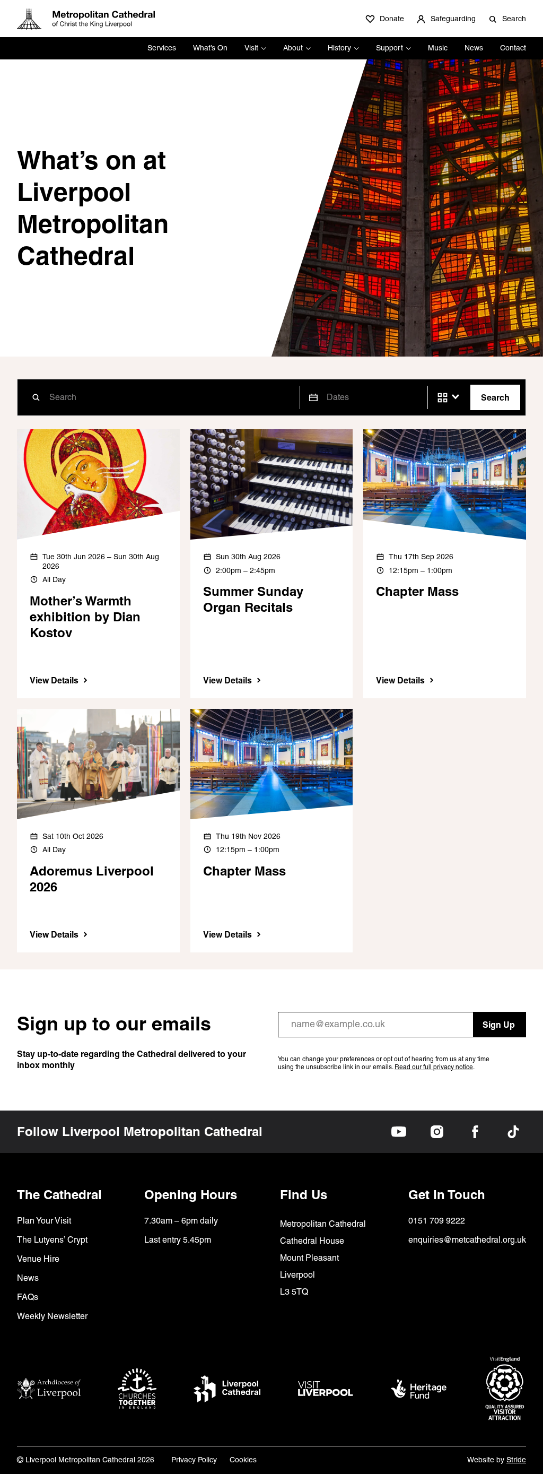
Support (389, 48)
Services (161, 48)
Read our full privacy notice (434, 1067)
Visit (251, 48)
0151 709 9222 (436, 1221)
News (474, 48)
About (293, 48)
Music (438, 48)
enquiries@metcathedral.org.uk (467, 1240)
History (339, 48)
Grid (442, 397)
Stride (516, 1459)
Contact (513, 48)
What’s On (210, 48)
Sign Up (499, 1024)
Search (495, 397)
